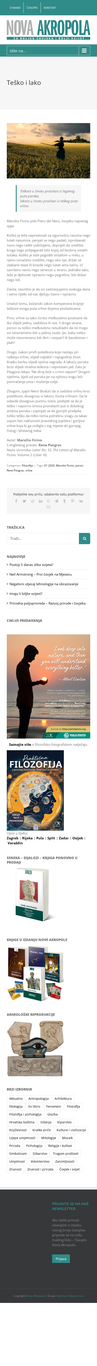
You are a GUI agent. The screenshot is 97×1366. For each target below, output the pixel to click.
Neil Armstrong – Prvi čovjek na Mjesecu (40, 574)
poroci (79, 465)
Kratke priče (41, 1130)
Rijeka (28, 838)
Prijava (61, 1258)
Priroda (14, 1146)
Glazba (52, 1114)
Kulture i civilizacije (71, 1130)
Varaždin (15, 843)
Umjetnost (17, 1161)
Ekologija (16, 1106)
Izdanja (45, 1122)
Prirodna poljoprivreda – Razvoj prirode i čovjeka (47, 603)
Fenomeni (53, 1106)
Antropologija (38, 1099)
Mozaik (67, 1138)
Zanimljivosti (64, 1161)
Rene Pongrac (15, 470)
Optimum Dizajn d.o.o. (70, 1296)
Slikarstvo (40, 1154)
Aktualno (16, 1099)
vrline (28, 470)
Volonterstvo (40, 1161)
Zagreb (13, 838)
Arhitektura (63, 1099)
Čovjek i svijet (69, 1169)
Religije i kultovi (60, 1146)
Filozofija (27, 465)
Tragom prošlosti (66, 1154)
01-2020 (49, 465)
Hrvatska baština (22, 1122)
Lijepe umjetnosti (22, 1138)
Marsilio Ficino (65, 465)
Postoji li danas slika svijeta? (31, 564)
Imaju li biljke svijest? (25, 593)
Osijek (78, 838)
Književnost (18, 1130)
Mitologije (48, 1138)
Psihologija (34, 1146)
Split (51, 838)
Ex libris (34, 1106)
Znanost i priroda (40, 1169)
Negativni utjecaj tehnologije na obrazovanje (43, 584)
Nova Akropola (35, 1296)
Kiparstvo (64, 1122)
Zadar (64, 838)
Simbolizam (18, 1154)
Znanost (15, 1169)
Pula (40, 838)
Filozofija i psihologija (25, 1114)
